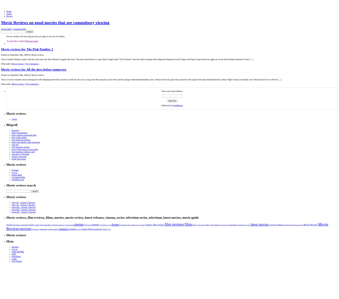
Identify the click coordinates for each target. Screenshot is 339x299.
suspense (98, 229)
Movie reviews (18, 64)
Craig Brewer (104, 225)
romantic (73, 229)
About (9, 14)
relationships (44, 229)
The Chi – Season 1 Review (23, 205)
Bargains (15, 130)
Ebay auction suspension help (24, 135)
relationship (35, 229)
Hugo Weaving (215, 225)
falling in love (136, 225)
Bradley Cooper (34, 225)
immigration (224, 225)
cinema (78, 224)
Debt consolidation (19, 133)
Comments (18, 177)
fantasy (149, 225)
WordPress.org (18, 180)
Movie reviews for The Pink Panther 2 (27, 49)
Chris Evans (69, 225)
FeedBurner (178, 105)
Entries (6, 29)
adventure (16, 225)
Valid (18, 252)
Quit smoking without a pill (23, 152)
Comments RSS (19, 29)
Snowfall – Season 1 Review (24, 212)
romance (64, 229)
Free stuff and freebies (21, 140)
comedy (95, 224)
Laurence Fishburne (276, 225)
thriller (105, 229)
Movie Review (310, 224)
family (143, 225)
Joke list (15, 145)
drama (115, 224)
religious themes (53, 229)
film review (158, 224)
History (208, 225)
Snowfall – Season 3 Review (24, 207)
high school (201, 225)
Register (15, 170)
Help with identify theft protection (26, 142)
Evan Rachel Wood (125, 225)
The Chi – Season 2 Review (23, 202)
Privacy (9, 16)
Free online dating (19, 137)
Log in (14, 172)
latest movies (260, 224)
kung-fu (241, 225)
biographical (25, 225)
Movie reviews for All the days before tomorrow (33, 69)
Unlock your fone (19, 157)
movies (25, 228)
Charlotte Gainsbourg (58, 225)
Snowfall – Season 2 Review (24, 210)
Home (9, 11)
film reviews (174, 224)
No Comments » (32, 64)
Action (9, 225)
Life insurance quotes (21, 147)
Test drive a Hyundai (20, 154)
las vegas (247, 225)
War (109, 229)
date (109, 225)
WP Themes (17, 261)
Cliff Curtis (87, 225)
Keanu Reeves (233, 225)
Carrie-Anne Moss (45, 225)
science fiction (87, 229)
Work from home (19, 159)
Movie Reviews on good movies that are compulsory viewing (55, 22)
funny (195, 225)
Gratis (14, 259)
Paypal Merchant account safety (25, 149)
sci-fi (79, 229)
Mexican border (298, 225)
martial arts (289, 225)
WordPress (16, 256)
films (189, 224)
